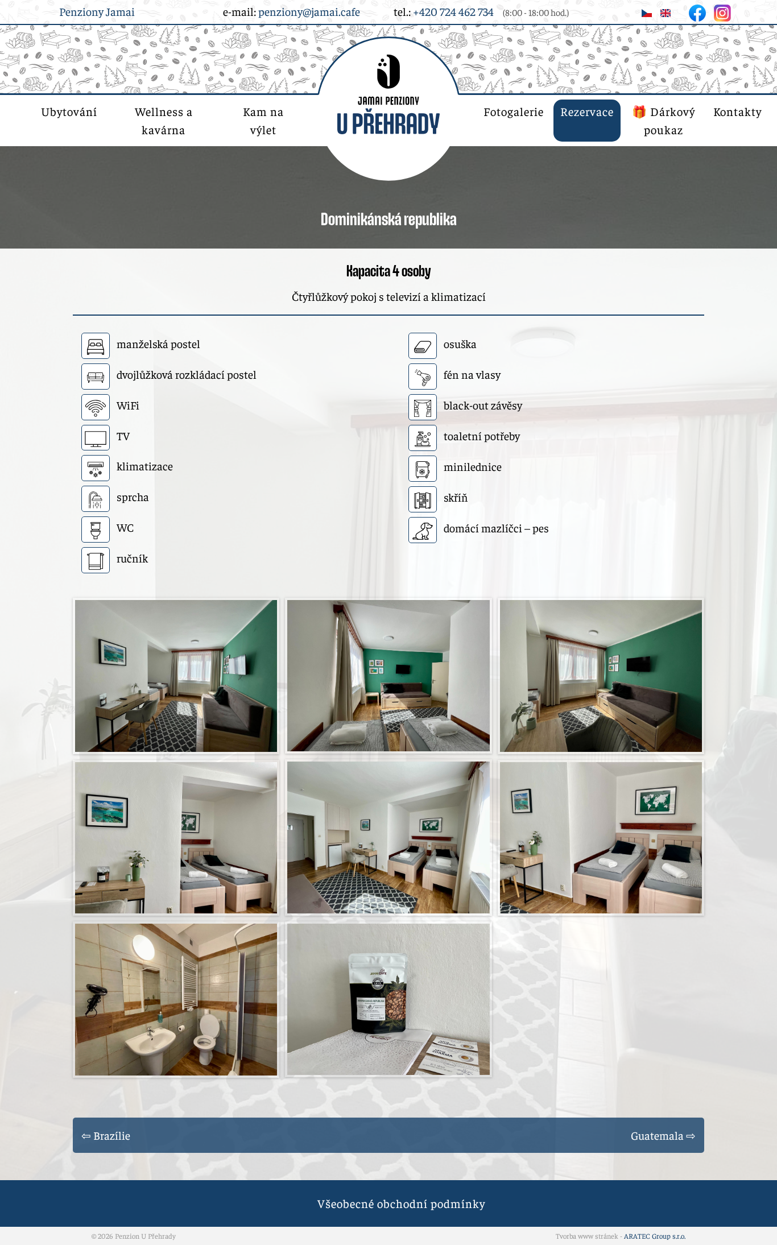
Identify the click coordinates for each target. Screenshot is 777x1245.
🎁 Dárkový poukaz (663, 120)
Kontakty (737, 111)
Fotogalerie (513, 111)
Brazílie (111, 1135)
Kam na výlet (263, 120)
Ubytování (69, 111)
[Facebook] (698, 11)
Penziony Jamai (97, 11)
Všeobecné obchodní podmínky (401, 1203)
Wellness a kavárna (164, 120)
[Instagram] (722, 11)
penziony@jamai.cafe (309, 11)
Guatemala (657, 1135)
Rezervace (587, 111)
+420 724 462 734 (453, 11)
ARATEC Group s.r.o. (654, 1235)
